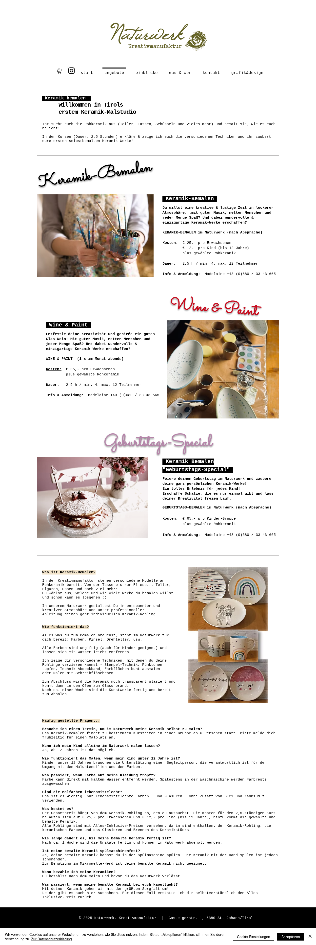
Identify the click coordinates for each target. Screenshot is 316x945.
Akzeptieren (290, 936)
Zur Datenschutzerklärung (51, 938)
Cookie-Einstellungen (253, 936)
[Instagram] (71, 70)
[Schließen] (310, 936)
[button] (59, 71)
